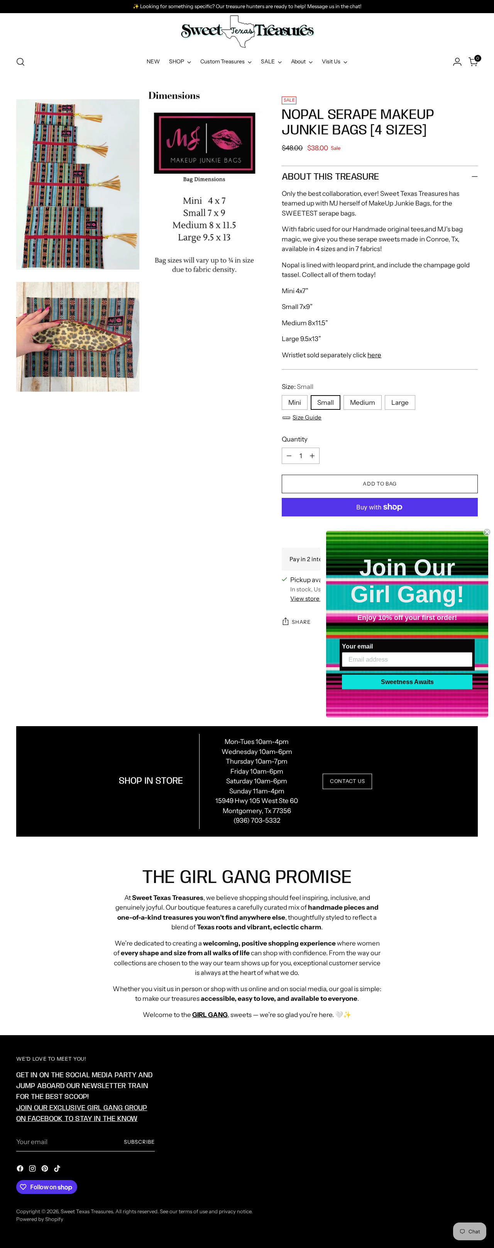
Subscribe (139, 1142)
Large (400, 402)
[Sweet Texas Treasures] (247, 32)
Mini (294, 402)
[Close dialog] (487, 532)
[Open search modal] (20, 62)
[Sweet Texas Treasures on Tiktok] (58, 1170)
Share (301, 622)
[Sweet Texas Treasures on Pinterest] (45, 1170)
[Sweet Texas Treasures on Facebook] (20, 1170)
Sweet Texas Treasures (87, 1211)
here (374, 355)
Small (325, 402)
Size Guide (307, 417)
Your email (357, 646)
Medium (362, 402)
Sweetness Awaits (407, 681)
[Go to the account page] (457, 62)
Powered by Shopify (39, 1219)
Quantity (295, 439)
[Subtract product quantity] (289, 456)
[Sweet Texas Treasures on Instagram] (33, 1170)
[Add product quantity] (312, 456)
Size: (297, 387)
